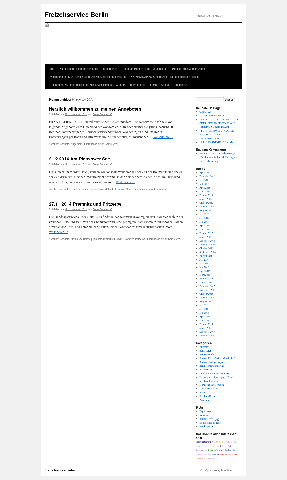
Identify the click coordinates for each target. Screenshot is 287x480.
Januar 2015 (205, 327)
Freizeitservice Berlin (76, 14)
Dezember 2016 (207, 240)
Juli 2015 (204, 305)
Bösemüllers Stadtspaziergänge (78, 69)
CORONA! (205, 111)
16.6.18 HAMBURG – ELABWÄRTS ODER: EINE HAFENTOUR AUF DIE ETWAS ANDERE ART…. (218, 123)
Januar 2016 (205, 282)
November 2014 (207, 335)
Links (153, 85)
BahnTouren (205, 350)
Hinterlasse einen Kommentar (101, 144)
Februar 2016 (206, 278)
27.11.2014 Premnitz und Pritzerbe (85, 204)
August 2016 (205, 255)
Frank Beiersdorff (102, 114)
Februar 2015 (206, 324)
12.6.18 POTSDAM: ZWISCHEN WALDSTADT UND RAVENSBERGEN (216, 134)
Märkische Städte (81, 239)
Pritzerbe (140, 239)
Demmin (223, 446)
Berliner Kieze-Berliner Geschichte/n (217, 358)
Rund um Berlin (80, 189)
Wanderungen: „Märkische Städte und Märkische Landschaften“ (87, 77)
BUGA (118, 239)
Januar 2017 (205, 236)
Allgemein (76, 144)
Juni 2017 (204, 217)
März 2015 (204, 320)
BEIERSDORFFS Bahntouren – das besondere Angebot (165, 77)
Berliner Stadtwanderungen (188, 69)
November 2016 (207, 244)
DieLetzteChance (218, 441)
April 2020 (204, 172)
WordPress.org (206, 426)
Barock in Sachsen (203, 441)
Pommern (204, 446)
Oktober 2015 (206, 293)
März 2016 (204, 274)
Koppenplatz (214, 446)
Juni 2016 (204, 263)
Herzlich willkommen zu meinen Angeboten (95, 109)
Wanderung (205, 399)
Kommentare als (210, 422)
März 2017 (204, 229)
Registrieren (205, 411)
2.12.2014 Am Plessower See (79, 158)
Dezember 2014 (207, 331)
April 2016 (204, 271)
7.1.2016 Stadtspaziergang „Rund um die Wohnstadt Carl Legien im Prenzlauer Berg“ (218, 157)
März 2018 (204, 191)
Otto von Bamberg (203, 454)
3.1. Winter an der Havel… (212, 115)
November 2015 (207, 289)
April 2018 (204, 187)
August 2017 (205, 210)
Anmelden (204, 415)
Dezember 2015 (207, 286)
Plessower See (122, 189)
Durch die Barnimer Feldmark (214, 373)
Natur (202, 392)
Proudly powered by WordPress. (216, 470)
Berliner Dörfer (207, 354)
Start (52, 69)
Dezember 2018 (207, 176)
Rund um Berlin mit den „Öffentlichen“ (145, 69)
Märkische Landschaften (211, 384)
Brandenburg (205, 369)
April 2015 (204, 316)
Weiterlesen (163, 137)
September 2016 (207, 252)
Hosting (203, 153)
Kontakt (165, 85)
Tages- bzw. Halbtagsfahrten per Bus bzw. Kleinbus (80, 85)
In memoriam (110, 69)
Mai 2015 (204, 312)
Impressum (181, 85)
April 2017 (204, 225)
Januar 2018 (205, 199)
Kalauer (229, 441)
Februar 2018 (206, 195)
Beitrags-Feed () (209, 418)
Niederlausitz (210, 450)
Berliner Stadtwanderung (211, 365)
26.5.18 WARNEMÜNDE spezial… (217, 142)
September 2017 (207, 206)
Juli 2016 (204, 259)
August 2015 (205, 301)
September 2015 (207, 297)
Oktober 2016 (206, 248)
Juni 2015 (204, 308)
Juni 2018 (204, 180)
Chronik (120, 85)
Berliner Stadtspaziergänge (212, 362)
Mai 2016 (204, 267)
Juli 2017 (204, 214)
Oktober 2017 (206, 202)
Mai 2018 (204, 183)
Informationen (137, 85)
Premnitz (129, 239)
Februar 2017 (206, 233)
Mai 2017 (204, 221)
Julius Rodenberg (230, 450)
